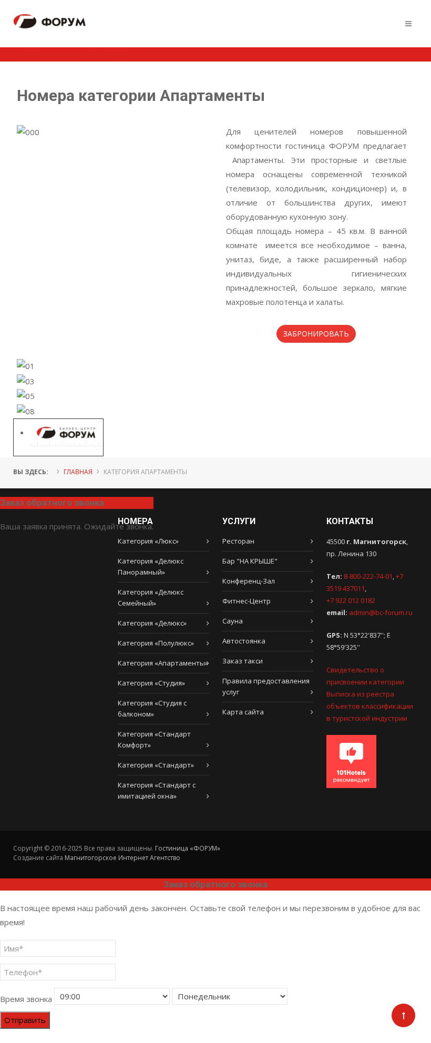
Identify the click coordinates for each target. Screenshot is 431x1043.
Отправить (25, 1020)
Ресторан (238, 541)
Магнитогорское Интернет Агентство (122, 857)
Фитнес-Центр (246, 601)
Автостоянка (243, 641)
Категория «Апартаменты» (163, 663)
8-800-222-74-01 (368, 576)
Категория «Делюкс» (152, 623)
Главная (78, 471)
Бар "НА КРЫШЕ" (250, 561)
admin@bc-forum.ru (381, 612)
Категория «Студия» (151, 683)
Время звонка (26, 999)
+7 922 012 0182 (350, 600)
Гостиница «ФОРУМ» (187, 848)
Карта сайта (243, 712)
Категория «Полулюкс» (156, 643)
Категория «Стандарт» (156, 765)
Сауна (232, 621)
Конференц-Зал (248, 581)
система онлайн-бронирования (75, 54)
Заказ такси (242, 661)
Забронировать (316, 334)
